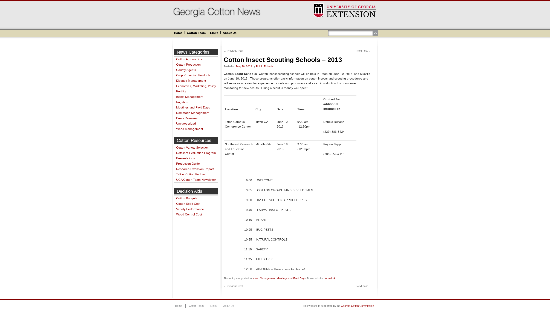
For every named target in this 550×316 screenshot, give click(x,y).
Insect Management (189, 96)
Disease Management (191, 80)
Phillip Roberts (264, 66)
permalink (329, 278)
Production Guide (188, 163)
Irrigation (182, 102)
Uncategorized (186, 123)
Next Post (363, 50)
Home (178, 32)
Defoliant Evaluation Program (196, 153)
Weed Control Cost (189, 214)
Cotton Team (196, 32)
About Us (230, 32)
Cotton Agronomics (189, 59)
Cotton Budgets (186, 198)
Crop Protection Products (193, 75)
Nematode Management (192, 112)
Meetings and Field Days (193, 107)
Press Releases (186, 118)
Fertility (181, 91)
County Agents (186, 70)
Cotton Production (188, 64)
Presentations (185, 158)
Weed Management (189, 129)
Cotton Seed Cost (188, 203)
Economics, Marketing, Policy (196, 86)
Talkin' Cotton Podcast (191, 174)
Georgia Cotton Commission (357, 305)
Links (214, 32)
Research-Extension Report (195, 169)
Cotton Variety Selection (192, 147)
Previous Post (233, 50)
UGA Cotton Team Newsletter (196, 179)
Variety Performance (190, 209)
